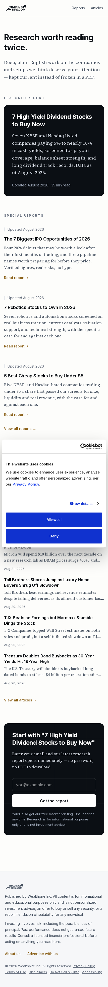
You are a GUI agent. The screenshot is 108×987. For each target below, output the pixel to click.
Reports (78, 8)
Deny (54, 536)
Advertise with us (42, 954)
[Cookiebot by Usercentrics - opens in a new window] (80, 446)
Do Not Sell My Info (64, 972)
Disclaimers (38, 972)
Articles (97, 8)
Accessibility (92, 972)
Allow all (54, 520)
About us (13, 954)
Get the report (54, 800)
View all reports (20, 428)
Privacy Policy (84, 966)
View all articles (20, 700)
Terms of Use (15, 972)
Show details (81, 503)
